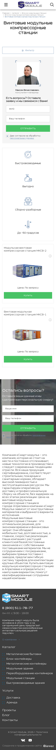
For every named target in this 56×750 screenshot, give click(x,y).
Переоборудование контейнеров (29, 673)
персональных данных (22, 138)
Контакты (10, 720)
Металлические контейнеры (26, 663)
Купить (28, 295)
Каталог (9, 647)
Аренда (11, 702)
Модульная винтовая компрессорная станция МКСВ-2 (25, 249)
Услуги (7, 690)
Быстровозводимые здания (25, 682)
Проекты (9, 710)
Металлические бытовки (23, 654)
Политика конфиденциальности (31, 733)
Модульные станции (20, 678)
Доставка (13, 697)
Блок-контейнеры (19, 658)
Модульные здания (19, 668)
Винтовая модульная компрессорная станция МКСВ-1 (25, 313)
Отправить (28, 128)
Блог (6, 715)
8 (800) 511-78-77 (17, 608)
